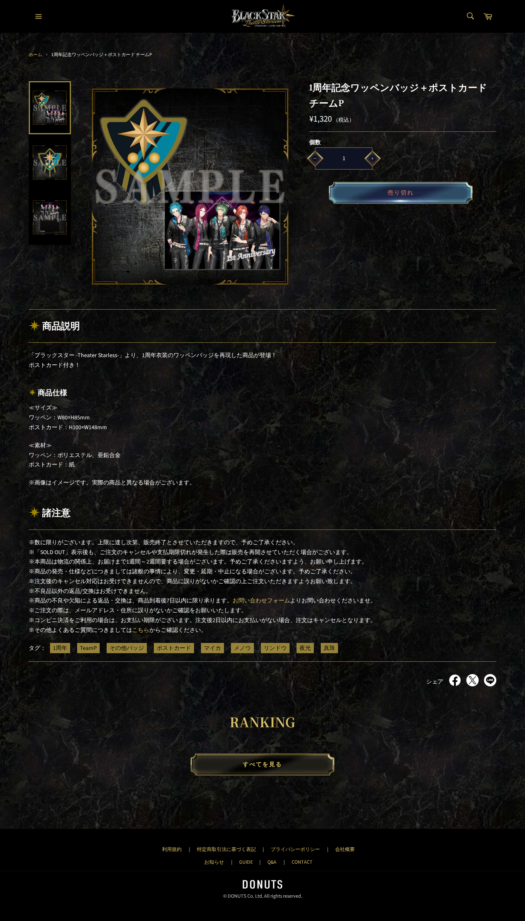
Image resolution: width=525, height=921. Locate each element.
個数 (315, 142)
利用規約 (172, 849)
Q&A (271, 862)
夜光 (305, 648)
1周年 (60, 648)
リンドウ (275, 648)
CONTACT (302, 862)
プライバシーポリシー (295, 849)
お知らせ (214, 862)
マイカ (212, 648)
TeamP (88, 648)
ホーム (35, 55)
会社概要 (345, 849)
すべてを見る (263, 764)
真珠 (329, 648)
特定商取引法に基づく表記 (226, 849)
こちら (140, 630)
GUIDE (246, 862)
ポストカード (174, 648)
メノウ (242, 648)
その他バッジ (127, 648)
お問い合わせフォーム (261, 601)
